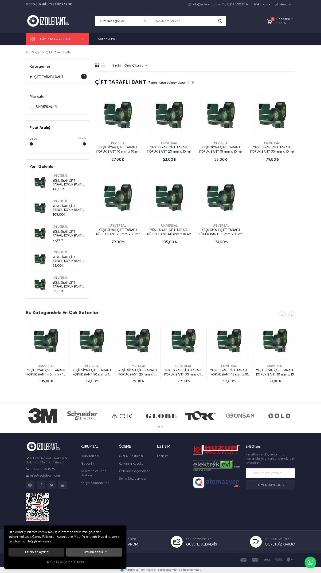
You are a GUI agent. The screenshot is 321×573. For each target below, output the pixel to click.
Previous (282, 314)
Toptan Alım (105, 39)
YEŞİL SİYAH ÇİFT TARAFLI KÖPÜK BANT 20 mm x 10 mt (169, 149)
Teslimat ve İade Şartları (94, 473)
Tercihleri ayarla (36, 552)
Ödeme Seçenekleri (134, 471)
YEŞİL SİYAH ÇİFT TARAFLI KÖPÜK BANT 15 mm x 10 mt (220, 149)
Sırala (116, 65)
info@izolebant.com (206, 4)
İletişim (162, 456)
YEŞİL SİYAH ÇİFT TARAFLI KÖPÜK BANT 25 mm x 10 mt (118, 232)
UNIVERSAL (118, 143)
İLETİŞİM (163, 447)
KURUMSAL (89, 447)
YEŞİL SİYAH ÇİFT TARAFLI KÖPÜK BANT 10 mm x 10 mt (118, 149)
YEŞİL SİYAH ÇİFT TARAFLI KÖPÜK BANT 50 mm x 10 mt (221, 232)
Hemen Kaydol (269, 485)
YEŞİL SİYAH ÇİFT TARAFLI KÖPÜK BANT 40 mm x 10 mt (169, 232)
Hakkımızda (90, 456)
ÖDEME (125, 447)
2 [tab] (162, 427)
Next (291, 314)
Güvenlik (87, 463)
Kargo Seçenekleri (95, 483)
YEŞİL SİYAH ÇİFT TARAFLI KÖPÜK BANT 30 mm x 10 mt (272, 149)
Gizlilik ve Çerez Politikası (67, 562)
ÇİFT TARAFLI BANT (59, 77)
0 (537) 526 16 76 (237, 4)
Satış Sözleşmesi (132, 478)
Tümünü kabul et (94, 552)
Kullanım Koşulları (132, 463)
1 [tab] (159, 427)
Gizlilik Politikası (131, 456)
